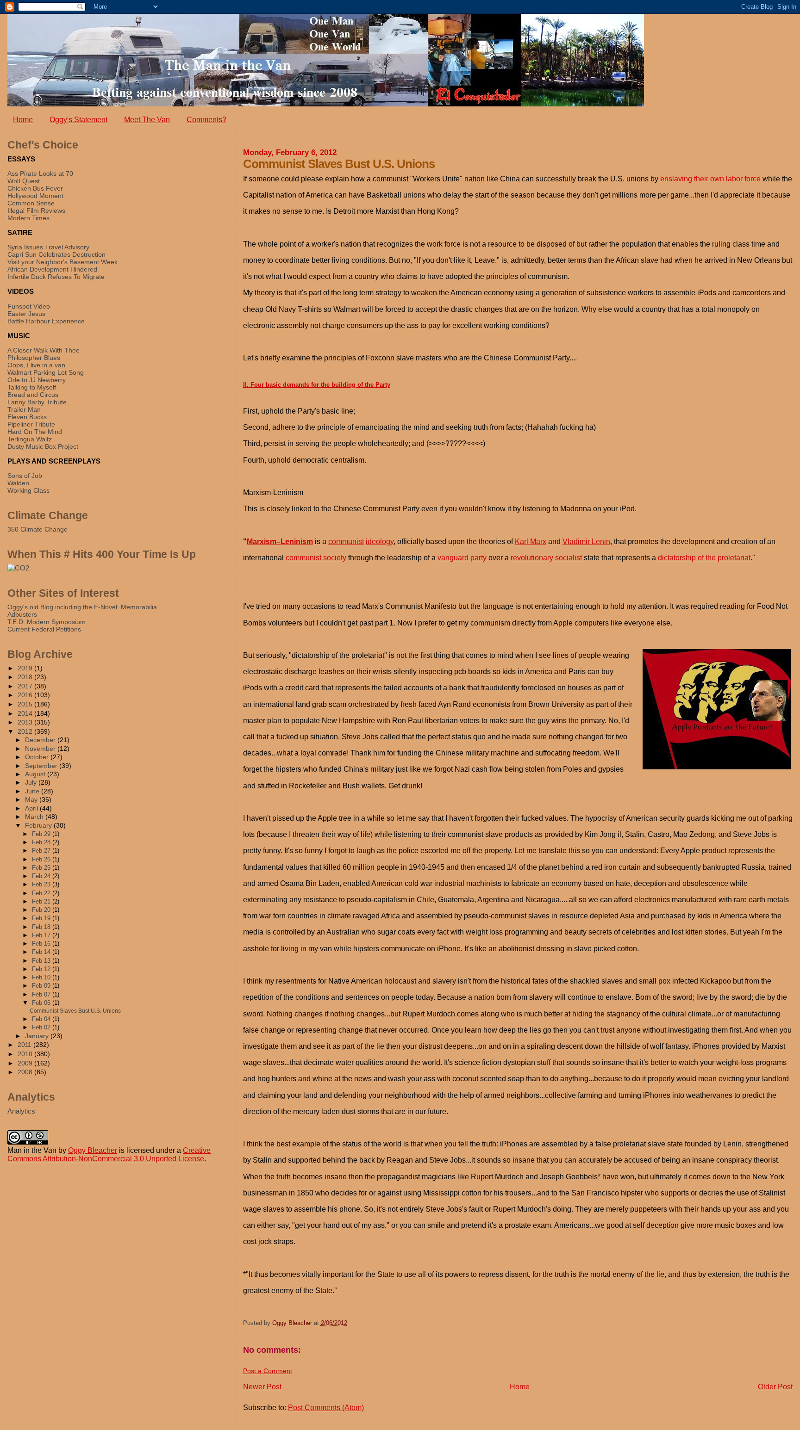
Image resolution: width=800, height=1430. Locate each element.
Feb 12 (42, 969)
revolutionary (532, 558)
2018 (26, 677)
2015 (26, 704)
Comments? (206, 120)
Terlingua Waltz (29, 439)
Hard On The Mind (34, 431)
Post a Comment (267, 1370)
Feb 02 (42, 1027)
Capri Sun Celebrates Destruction (56, 254)
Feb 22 (42, 893)
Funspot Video (28, 306)
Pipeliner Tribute (31, 424)
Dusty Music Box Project (42, 446)
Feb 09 (42, 985)
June (33, 791)
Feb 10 (42, 977)
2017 (26, 686)
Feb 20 (42, 909)
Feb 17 (42, 935)
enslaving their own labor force (710, 179)
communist (346, 541)
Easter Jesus (26, 313)
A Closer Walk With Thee (43, 350)
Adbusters (22, 614)
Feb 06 (42, 1002)
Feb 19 (42, 918)
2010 (26, 1054)
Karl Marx (530, 541)
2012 (26, 731)
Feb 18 (42, 926)
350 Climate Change (37, 529)
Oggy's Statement (78, 120)
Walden (18, 483)
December (41, 740)
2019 (26, 668)
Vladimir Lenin (586, 541)
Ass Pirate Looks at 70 (40, 173)
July (31, 782)
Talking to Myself (31, 387)
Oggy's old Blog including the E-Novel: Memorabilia (82, 607)
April (32, 808)
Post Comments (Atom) (326, 1407)
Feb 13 (42, 960)
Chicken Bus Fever (35, 188)
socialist (568, 558)
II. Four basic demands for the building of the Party (316, 384)
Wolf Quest (23, 181)
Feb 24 (42, 876)
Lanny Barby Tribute (37, 402)
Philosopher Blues (33, 357)
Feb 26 (42, 859)
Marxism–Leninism (280, 541)
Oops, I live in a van (36, 365)
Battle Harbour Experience (46, 321)
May (32, 799)
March (35, 816)
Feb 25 (42, 867)
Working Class (28, 490)
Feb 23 (42, 884)
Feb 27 (42, 850)
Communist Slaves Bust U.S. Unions (75, 1011)
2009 (26, 1063)
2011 (25, 1044)
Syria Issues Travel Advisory (48, 247)
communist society (316, 558)
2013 (26, 722)
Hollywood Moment (35, 195)
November (41, 748)
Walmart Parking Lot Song (45, 372)
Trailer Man (24, 409)
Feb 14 (42, 951)
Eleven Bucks (27, 417)
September (42, 765)
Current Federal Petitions (44, 629)
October (37, 757)
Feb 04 (42, 1018)
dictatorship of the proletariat (704, 558)
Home (23, 120)
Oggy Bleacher (92, 1150)
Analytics (21, 1111)
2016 (26, 695)
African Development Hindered (52, 269)
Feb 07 (42, 994)
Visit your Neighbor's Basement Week (62, 262)
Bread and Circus (32, 394)
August (36, 774)
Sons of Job (24, 475)
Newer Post (262, 1387)
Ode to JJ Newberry (36, 380)
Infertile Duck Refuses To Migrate (56, 276)
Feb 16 (42, 943)
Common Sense (31, 203)
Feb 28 (42, 842)
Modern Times (28, 218)
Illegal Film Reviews (36, 210)
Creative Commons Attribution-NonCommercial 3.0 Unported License (109, 1154)
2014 (26, 713)
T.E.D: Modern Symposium (46, 621)
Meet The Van (147, 120)
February (39, 825)
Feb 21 (42, 901)
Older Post (775, 1387)
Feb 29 (42, 833)
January (37, 1036)
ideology (380, 541)
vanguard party (462, 558)
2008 (26, 1072)
